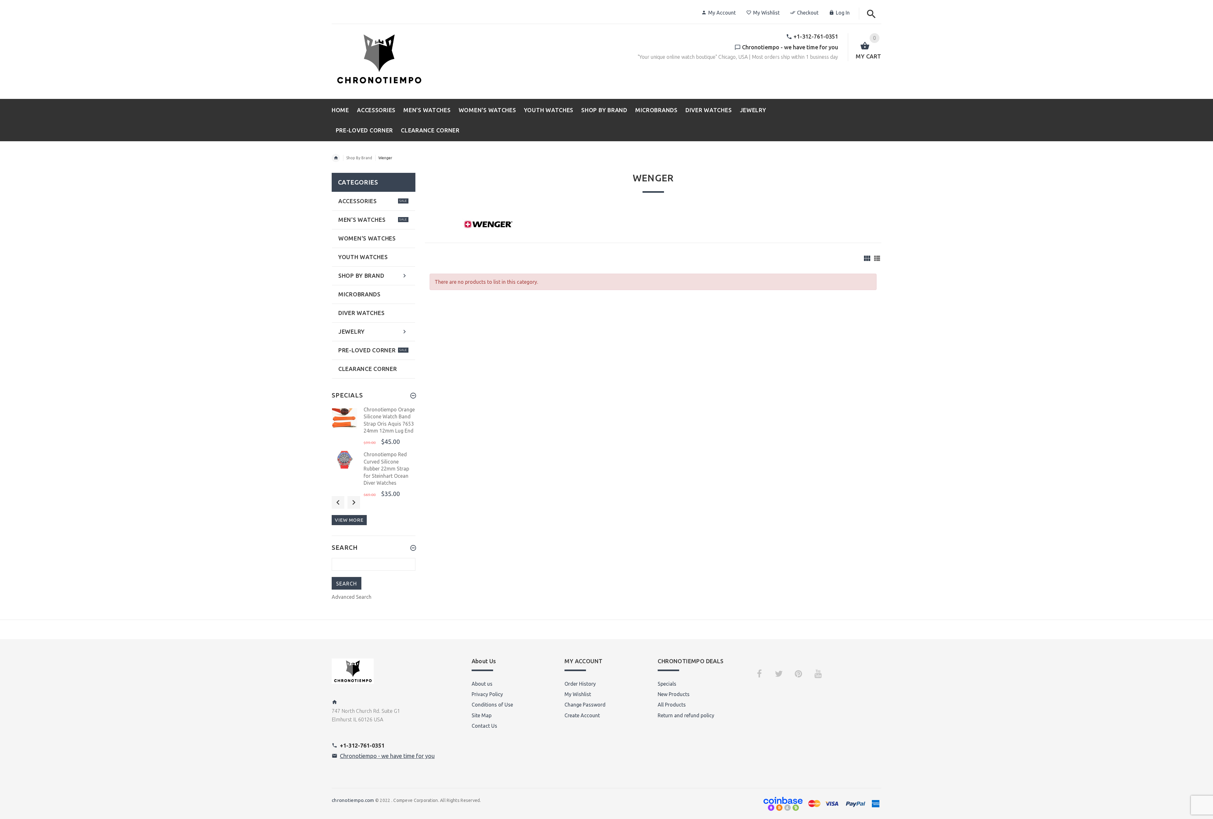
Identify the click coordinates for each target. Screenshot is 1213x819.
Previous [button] (338, 502)
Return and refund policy (686, 715)
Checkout (807, 12)
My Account (722, 12)
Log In (843, 12)
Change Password (585, 704)
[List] (877, 258)
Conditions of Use (492, 704)
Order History (580, 684)
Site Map (482, 715)
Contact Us (484, 726)
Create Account (582, 715)
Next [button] (353, 502)
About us (482, 684)
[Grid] (867, 258)
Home (336, 158)
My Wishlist (766, 12)
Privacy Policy (487, 694)
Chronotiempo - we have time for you (387, 756)
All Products (672, 704)
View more (349, 520)
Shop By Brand (359, 158)
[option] (373, 427)
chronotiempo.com (353, 800)
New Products (674, 694)
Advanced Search (351, 597)
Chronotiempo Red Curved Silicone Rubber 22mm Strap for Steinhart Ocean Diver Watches (386, 469)
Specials (667, 684)
